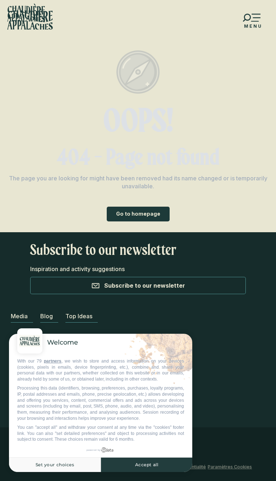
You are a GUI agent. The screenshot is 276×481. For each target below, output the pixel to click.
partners (52, 361)
